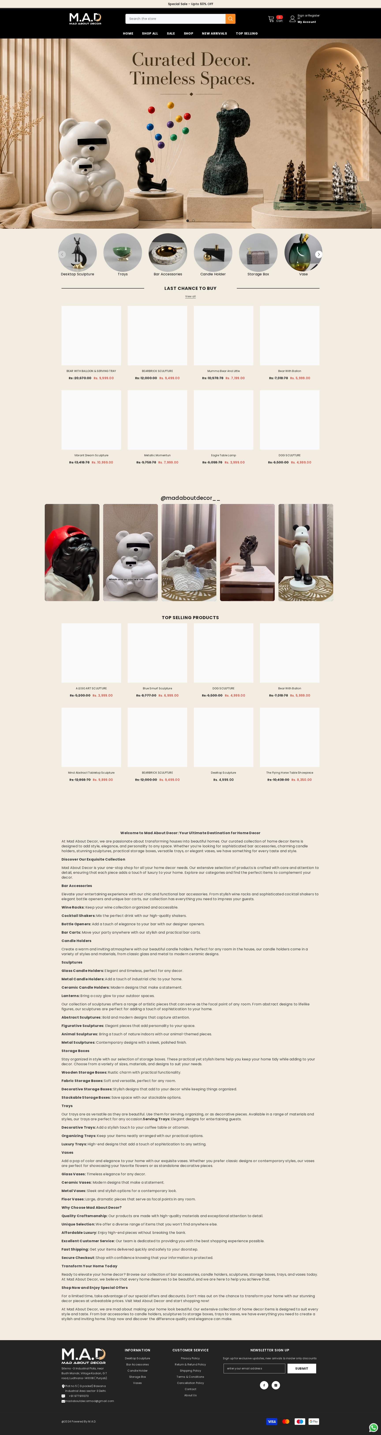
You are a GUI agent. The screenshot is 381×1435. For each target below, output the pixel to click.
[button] (4, 133)
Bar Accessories (168, 274)
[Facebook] (264, 1385)
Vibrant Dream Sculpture (91, 455)
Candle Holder (213, 274)
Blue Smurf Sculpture (157, 688)
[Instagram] (276, 1385)
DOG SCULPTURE (290, 455)
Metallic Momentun (157, 455)
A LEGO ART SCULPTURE (91, 688)
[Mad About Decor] (77, 252)
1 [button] (187, 220)
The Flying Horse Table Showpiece (289, 773)
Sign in (301, 17)
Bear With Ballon (289, 371)
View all (190, 296)
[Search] (180, 19)
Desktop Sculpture (77, 274)
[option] (190, 4)
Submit (301, 1368)
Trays (123, 274)
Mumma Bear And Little (223, 371)
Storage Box (258, 274)
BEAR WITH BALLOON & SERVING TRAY (91, 371)
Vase (303, 274)
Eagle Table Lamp (223, 455)
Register (313, 15)
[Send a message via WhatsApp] (373, 1427)
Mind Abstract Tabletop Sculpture (91, 773)
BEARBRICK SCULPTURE (157, 371)
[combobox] (175, 19)
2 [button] (193, 220)
